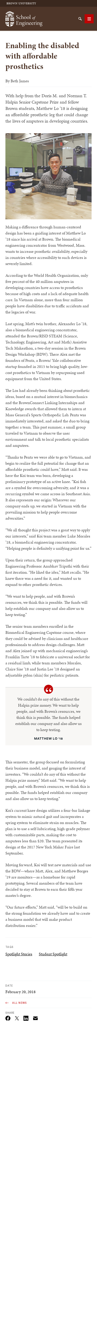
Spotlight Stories (18, 954)
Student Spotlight (53, 954)
